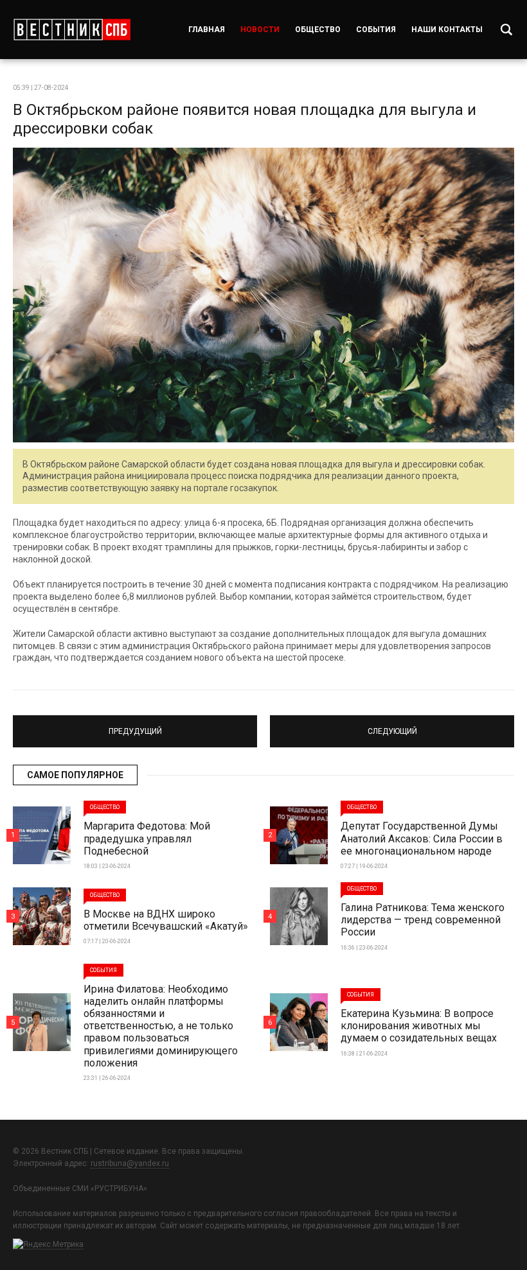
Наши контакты (447, 29)
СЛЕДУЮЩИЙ (392, 725)
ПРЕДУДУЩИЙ (135, 725)
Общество (318, 29)
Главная (206, 29)
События (376, 29)
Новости (260, 29)
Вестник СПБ (71, 29)
